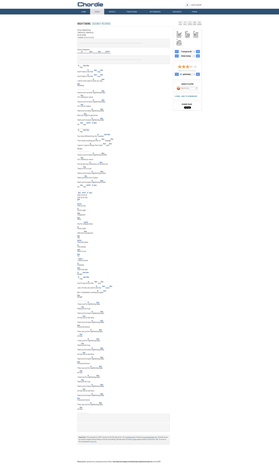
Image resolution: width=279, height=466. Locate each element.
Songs (97, 12)
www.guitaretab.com (150, 437)
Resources (177, 12)
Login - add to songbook (186, 96)
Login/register (196, 5)
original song (130, 437)
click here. (93, 441)
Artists (112, 12)
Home (84, 12)
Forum (194, 12)
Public (132, 12)
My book (155, 12)
